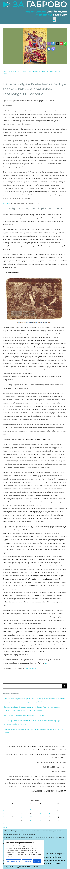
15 (49, 813)
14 (40, 813)
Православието (30, 668)
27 (31, 820)
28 (40, 820)
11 (12, 813)
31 (3, 824)
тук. (46, 663)
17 (3, 817)
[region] (24, 852)
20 (31, 817)
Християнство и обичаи (36, 71)
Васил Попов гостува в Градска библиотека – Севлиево (24, 715)
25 (12, 820)
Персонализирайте (13, 861)
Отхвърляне (27, 861)
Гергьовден (7, 73)
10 (3, 813)
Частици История (53, 71)
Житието (6, 203)
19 (21, 817)
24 (3, 820)
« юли (5, 827)
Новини (23, 71)
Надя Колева (7, 71)
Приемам (37, 861)
